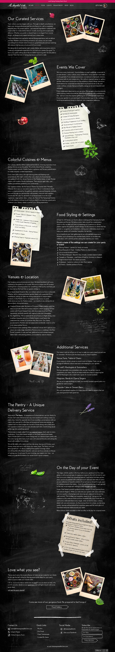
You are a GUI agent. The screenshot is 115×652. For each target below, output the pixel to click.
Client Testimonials (43, 634)
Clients (49, 5)
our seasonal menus (35, 432)
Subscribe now (89, 640)
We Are (31, 5)
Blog (71, 5)
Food (43, 5)
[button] (101, 6)
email (35, 583)
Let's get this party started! (16, 590)
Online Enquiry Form (17, 635)
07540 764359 (15, 632)
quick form (31, 585)
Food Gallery (57, 607)
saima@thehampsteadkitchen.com (21, 629)
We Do (37, 5)
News (66, 5)
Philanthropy (58, 5)
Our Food (40, 631)
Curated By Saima (43, 637)
